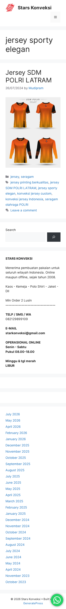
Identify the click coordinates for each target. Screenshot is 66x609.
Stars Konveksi (35, 7)
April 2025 (13, 495)
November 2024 (18, 526)
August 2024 (15, 545)
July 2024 (13, 551)
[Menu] (55, 17)
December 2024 (17, 520)
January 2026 (16, 439)
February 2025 (16, 507)
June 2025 (13, 482)
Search (11, 230)
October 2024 (16, 532)
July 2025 (13, 476)
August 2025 (15, 470)
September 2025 (18, 464)
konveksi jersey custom (34, 193)
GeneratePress (33, 603)
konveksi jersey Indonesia (24, 199)
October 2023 (16, 582)
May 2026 (13, 420)
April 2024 (13, 569)
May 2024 (13, 563)
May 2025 (13, 489)
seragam (27, 177)
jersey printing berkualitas (29, 182)
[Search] (53, 237)
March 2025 (14, 501)
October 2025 (16, 458)
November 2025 (17, 451)
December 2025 (17, 445)
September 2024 (18, 538)
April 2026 (13, 426)
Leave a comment (23, 210)
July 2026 (13, 414)
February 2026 (16, 433)
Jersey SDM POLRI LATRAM (29, 76)
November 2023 (18, 576)
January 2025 (16, 513)
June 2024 (13, 557)
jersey (14, 177)
